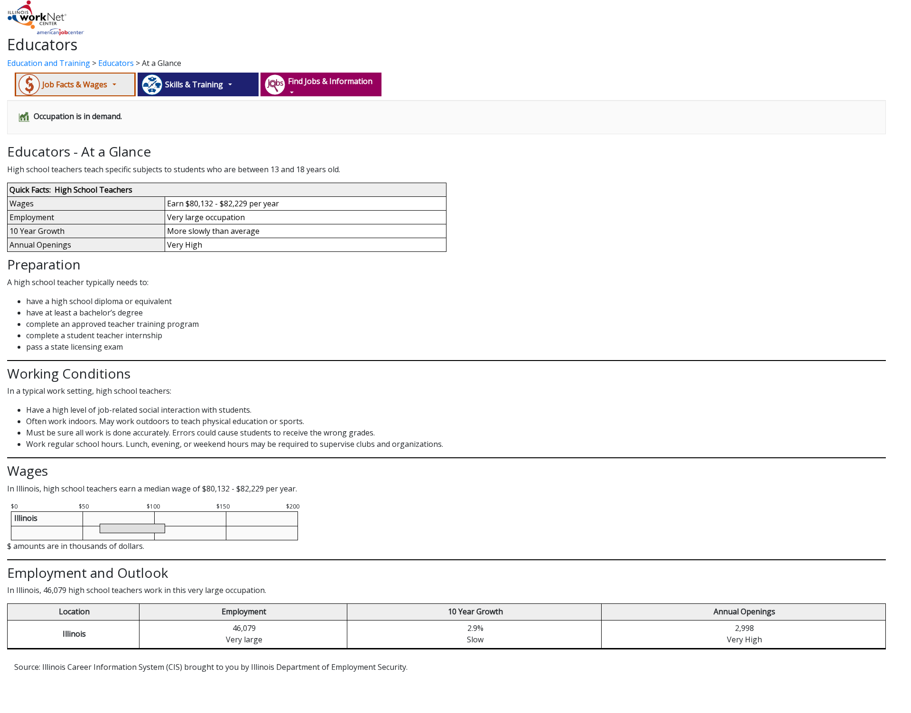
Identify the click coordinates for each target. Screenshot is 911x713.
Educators (116, 63)
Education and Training (48, 63)
